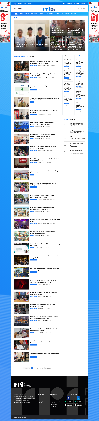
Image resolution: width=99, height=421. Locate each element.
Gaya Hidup (42, 13)
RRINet (63, 3)
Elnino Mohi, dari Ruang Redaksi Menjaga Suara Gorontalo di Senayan (68, 99)
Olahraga (33, 13)
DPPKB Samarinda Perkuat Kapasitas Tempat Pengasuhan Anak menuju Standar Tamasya (77, 152)
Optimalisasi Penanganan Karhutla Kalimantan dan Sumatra (80, 105)
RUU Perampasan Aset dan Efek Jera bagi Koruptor (79, 62)
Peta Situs (41, 402)
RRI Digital (53, 397)
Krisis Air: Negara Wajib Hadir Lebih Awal (80, 83)
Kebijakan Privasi (42, 397)
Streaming (69, 3)
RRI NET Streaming (55, 399)
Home (21, 13)
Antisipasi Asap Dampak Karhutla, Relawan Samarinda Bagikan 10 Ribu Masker (77, 131)
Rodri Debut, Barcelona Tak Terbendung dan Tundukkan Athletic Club (76, 124)
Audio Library (54, 402)
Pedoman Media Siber (28, 3)
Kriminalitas (31, 17)
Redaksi (20, 3)
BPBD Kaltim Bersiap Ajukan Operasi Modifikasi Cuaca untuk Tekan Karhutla (77, 145)
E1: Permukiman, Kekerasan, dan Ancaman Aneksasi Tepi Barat (68, 73)
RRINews (83, 3)
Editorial (73, 13)
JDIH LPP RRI (54, 406)
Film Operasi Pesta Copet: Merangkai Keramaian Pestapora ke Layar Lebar (67, 86)
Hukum (56, 13)
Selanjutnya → (48, 368)
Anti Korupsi (39, 17)
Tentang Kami (42, 401)
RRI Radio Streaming (55, 401)
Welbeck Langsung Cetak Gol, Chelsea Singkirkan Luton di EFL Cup (77, 138)
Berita (26, 13)
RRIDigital (76, 3)
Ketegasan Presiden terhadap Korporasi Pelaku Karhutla (80, 94)
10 (42, 368)
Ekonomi (49, 13)
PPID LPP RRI (54, 404)
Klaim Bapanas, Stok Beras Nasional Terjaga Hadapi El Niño (80, 72)
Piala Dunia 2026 (65, 13)
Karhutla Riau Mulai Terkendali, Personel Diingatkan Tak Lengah (68, 62)
